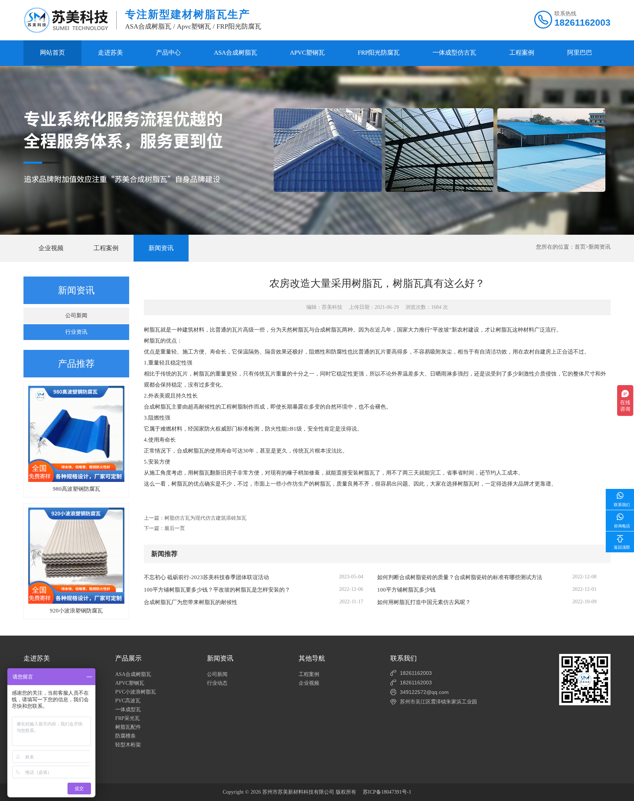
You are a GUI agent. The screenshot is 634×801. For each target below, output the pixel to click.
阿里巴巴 (579, 52)
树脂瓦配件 (128, 727)
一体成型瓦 (128, 709)
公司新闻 (76, 315)
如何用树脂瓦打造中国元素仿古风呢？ (424, 602)
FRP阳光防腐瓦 (379, 52)
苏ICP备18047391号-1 (387, 792)
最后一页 (174, 528)
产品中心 (168, 52)
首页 (580, 247)
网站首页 (52, 52)
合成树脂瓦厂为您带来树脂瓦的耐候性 (190, 602)
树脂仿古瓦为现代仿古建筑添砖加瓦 (205, 518)
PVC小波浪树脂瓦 (135, 692)
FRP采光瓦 (127, 718)
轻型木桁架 (128, 744)
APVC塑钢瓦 (307, 52)
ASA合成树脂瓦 (235, 52)
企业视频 (51, 248)
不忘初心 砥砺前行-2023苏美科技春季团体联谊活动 (206, 577)
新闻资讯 (161, 248)
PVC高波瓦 (128, 700)
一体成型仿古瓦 (454, 52)
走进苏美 (110, 52)
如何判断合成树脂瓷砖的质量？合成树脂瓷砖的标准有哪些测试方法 (459, 577)
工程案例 (521, 52)
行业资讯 (76, 332)
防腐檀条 (125, 736)
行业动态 (217, 683)
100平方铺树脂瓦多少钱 (406, 590)
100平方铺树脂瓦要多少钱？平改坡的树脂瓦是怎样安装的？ (217, 590)
